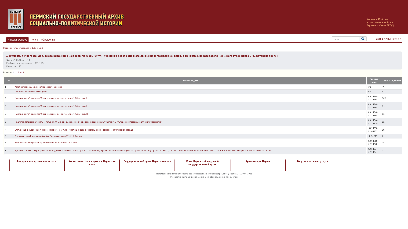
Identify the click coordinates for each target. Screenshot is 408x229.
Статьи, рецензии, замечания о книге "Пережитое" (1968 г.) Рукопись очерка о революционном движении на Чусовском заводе (74, 129)
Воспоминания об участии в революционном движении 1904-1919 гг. (47, 142)
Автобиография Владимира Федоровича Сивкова (38, 87)
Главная (7, 47)
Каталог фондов (17, 39)
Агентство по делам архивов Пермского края (92, 163)
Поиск (34, 39)
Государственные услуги (312, 161)
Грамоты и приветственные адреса (31, 91)
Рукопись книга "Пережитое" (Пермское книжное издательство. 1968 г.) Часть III (51, 114)
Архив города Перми (258, 161)
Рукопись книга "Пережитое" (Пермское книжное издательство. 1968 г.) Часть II (51, 106)
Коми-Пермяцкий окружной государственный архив (202, 163)
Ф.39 (34, 47)
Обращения (48, 39)
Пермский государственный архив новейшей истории (67, 19)
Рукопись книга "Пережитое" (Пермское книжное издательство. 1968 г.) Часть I (51, 98)
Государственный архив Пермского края (147, 161)
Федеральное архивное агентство (36, 161)
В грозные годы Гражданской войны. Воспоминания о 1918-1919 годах (48, 136)
